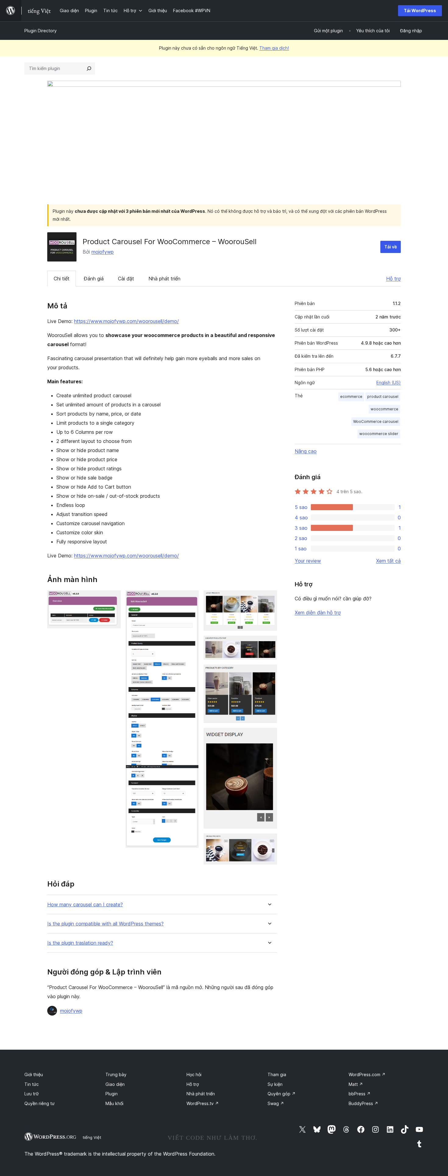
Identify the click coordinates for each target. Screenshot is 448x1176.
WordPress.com (367, 1074)
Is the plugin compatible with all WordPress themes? (105, 924)
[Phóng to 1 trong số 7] (112, 598)
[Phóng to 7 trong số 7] (269, 842)
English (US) (388, 382)
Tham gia (277, 1074)
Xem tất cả (388, 561)
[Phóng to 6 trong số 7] (269, 736)
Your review (308, 561)
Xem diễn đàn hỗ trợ (318, 612)
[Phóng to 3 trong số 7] (269, 598)
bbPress (360, 1093)
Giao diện (115, 1084)
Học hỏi (194, 1074)
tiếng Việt (92, 1137)
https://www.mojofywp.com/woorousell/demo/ (126, 321)
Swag (276, 1103)
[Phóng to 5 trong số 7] (269, 673)
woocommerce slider (378, 433)
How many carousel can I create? (85, 904)
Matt (356, 1084)
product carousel (382, 396)
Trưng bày (115, 1074)
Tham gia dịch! (274, 48)
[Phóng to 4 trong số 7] (269, 644)
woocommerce (384, 409)
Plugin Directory (40, 30)
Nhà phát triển (164, 279)
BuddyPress (363, 1103)
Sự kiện (275, 1084)
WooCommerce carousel (375, 421)
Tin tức (31, 1084)
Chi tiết (61, 279)
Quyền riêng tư (39, 1103)
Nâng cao (306, 451)
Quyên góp (282, 1093)
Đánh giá (94, 279)
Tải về (390, 246)
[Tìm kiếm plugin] (89, 68)
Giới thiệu (33, 1074)
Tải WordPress (420, 10)
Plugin (111, 1093)
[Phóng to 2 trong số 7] (190, 598)
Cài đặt (126, 279)
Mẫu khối (114, 1103)
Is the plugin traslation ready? (80, 943)
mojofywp (102, 252)
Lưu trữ (31, 1093)
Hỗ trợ (393, 279)
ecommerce (351, 396)
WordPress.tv (203, 1103)
